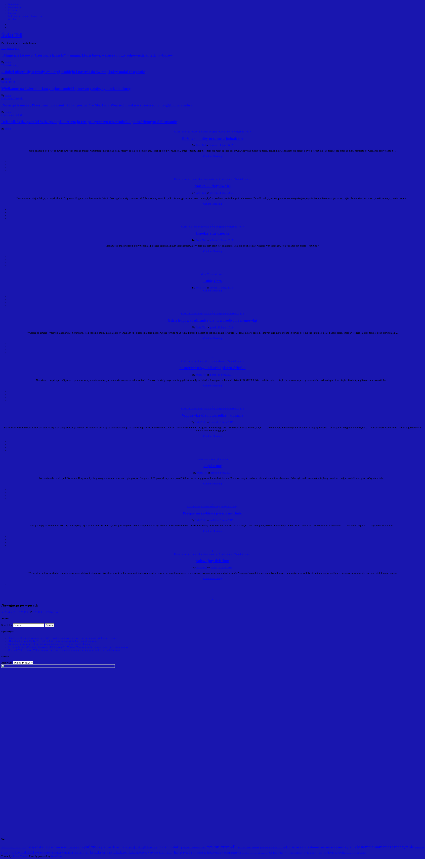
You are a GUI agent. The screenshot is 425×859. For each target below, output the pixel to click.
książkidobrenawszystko (144, 852)
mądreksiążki (197, 853)
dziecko (248, 848)
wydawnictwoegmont (313, 853)
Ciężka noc (213, 466)
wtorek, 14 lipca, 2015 (221, 145)
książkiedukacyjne (166, 853)
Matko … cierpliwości (213, 186)
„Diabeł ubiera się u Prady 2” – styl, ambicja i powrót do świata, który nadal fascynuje (73, 72)
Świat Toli (11, 35)
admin (8, 62)
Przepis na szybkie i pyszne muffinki (212, 513)
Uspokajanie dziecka (213, 233)
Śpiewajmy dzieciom (212, 561)
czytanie (202, 847)
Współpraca (14, 4)
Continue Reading (212, 156)
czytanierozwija (222, 846)
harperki (283, 847)
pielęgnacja (262, 853)
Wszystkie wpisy (10, 48)
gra (261, 847)
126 (26, 612)
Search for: (7, 625)
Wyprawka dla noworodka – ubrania (212, 415)
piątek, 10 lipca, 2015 (221, 327)
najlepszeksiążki (213, 852)
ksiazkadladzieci (52, 852)
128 (35, 612)
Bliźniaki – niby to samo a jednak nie (212, 138)
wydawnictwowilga (335, 852)
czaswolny (73, 847)
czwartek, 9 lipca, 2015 (221, 422)
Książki (12, 13)
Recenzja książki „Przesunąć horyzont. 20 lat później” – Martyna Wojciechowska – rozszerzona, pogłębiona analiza (96, 105)
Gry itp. (12, 19)
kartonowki (419, 848)
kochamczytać (7, 853)
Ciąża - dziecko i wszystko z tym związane (196, 131)
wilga (280, 853)
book (24, 848)
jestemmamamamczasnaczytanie (385, 847)
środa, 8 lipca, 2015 (221, 472)
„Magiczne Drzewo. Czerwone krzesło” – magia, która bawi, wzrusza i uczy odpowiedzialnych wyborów (87, 55)
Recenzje (12, 10)
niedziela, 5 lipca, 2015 (221, 520)
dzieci (241, 847)
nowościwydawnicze (249, 853)
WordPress (56, 856)
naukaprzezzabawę (232, 853)
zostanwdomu (360, 853)
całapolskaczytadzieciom (47, 847)
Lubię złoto (212, 281)
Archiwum (6, 662)
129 (40, 612)
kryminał (39, 853)
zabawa (350, 853)
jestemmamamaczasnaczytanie (331, 847)
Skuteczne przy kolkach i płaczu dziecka (212, 368)
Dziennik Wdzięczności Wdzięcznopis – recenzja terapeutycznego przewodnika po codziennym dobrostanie (89, 122)
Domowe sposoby (210, 506)
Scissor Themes (20, 856)
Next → (54, 612)
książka (67, 852)
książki (95, 852)
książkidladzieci (115, 852)
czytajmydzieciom (112, 847)
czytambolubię (170, 847)
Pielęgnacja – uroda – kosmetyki (25, 16)
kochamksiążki (24, 852)
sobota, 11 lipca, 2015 (221, 240)
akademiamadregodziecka (11, 848)
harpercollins (270, 847)
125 (21, 612)
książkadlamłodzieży (81, 853)
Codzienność (14, 7)
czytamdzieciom (190, 848)
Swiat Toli (201, 145)
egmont (255, 848)
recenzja (272, 852)
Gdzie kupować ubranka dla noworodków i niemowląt (212, 320)
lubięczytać (182, 852)
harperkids (297, 847)
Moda (204, 274)
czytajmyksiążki (138, 847)
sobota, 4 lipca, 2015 (221, 567)
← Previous (7, 612)
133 (48, 612)
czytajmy (88, 846)
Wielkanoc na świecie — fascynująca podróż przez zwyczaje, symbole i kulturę (65, 89)
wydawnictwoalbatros (293, 853)
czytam (152, 847)
